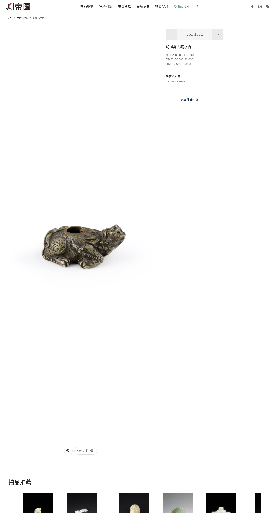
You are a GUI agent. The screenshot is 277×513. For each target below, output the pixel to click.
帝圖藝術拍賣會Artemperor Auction (18, 7)
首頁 (9, 18)
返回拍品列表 (189, 99)
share (80, 450)
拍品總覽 (22, 18)
